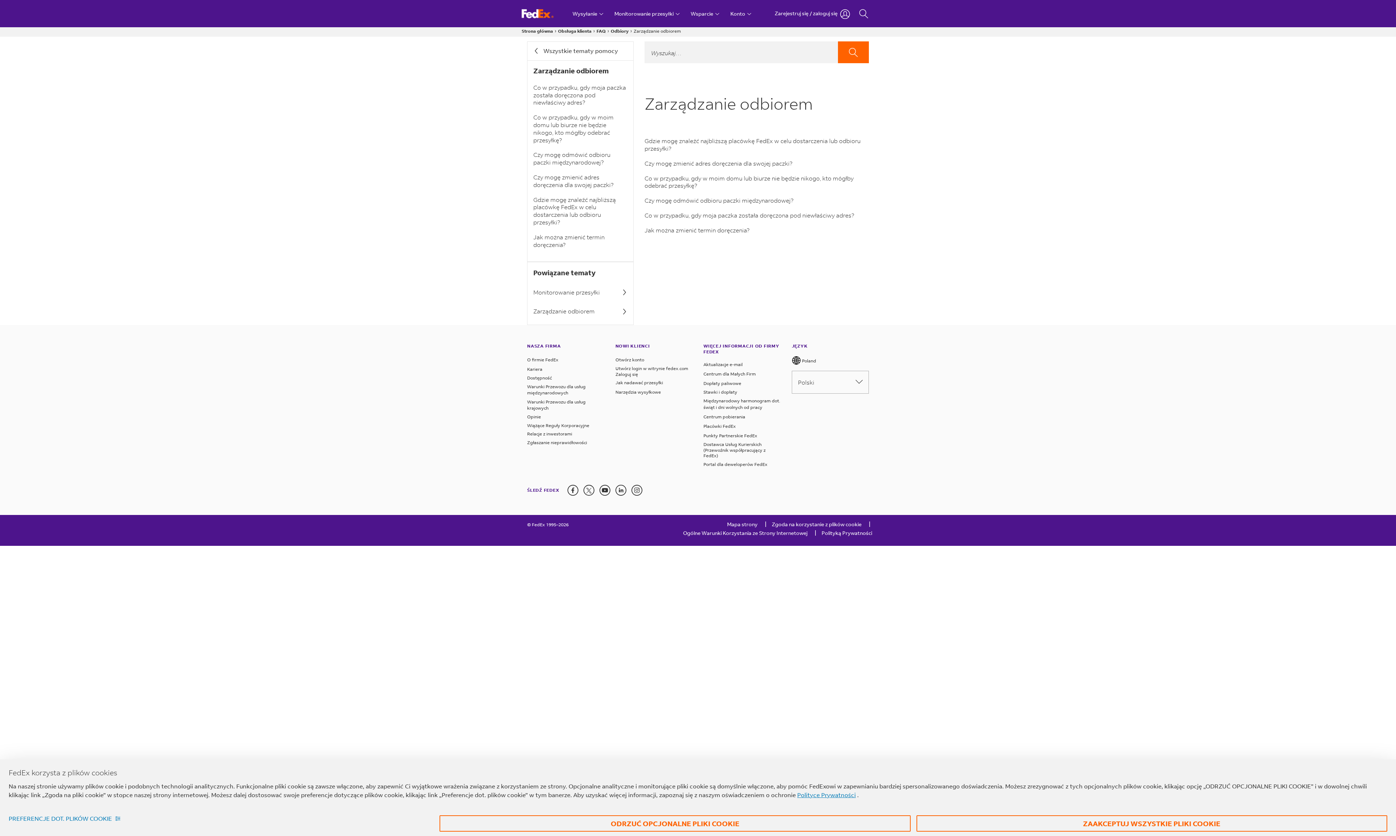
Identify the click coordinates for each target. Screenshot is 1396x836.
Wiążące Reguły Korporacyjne (558, 425)
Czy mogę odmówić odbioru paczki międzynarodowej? (571, 158)
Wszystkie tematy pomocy (580, 50)
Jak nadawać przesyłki (639, 382)
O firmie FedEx (542, 359)
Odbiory (620, 31)
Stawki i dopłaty (720, 392)
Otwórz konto (629, 359)
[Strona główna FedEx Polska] (544, 13)
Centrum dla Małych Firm (729, 374)
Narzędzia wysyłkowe (638, 392)
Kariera (534, 369)
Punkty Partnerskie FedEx (730, 435)
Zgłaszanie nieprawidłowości (557, 442)
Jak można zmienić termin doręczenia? (569, 240)
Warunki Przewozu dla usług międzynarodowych (556, 390)
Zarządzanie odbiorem (564, 311)
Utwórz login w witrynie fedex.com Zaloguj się (651, 371)
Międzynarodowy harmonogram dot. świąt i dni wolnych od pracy (741, 404)
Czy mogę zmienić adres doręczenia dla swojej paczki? (573, 180)
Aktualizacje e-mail (723, 364)
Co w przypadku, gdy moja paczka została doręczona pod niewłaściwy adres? (579, 95)
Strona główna (537, 31)
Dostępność (539, 378)
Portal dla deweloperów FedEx (735, 464)
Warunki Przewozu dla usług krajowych (556, 405)
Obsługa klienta (574, 31)
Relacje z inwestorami (549, 434)
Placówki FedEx (719, 426)
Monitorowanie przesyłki (566, 292)
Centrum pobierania (724, 416)
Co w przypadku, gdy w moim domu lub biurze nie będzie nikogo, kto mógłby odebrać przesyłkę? (573, 128)
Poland (808, 361)
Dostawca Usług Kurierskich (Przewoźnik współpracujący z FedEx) (734, 450)
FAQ (601, 31)
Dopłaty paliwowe (722, 383)
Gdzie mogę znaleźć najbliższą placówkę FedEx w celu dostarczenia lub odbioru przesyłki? (574, 211)
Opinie (534, 416)
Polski (806, 382)
